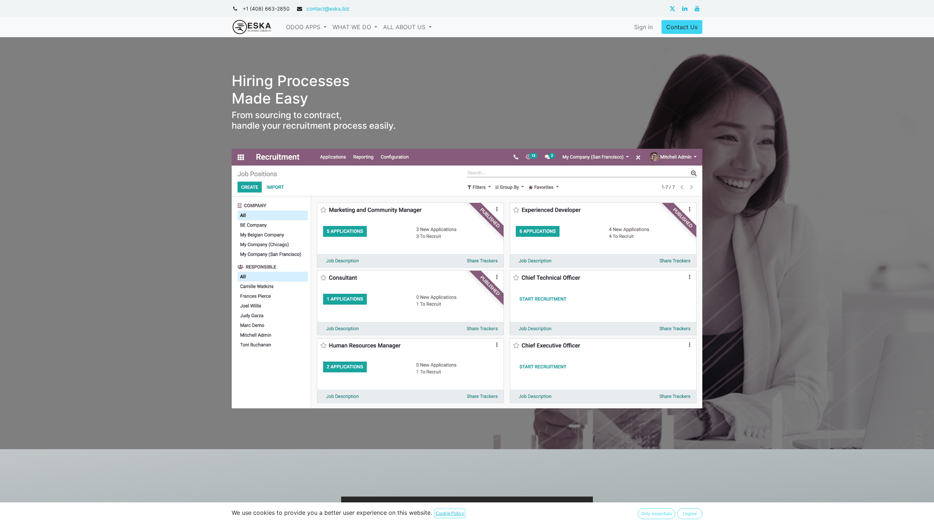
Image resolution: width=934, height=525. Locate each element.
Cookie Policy (450, 513)
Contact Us (682, 27)
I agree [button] (690, 513)
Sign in (643, 27)
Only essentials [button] (656, 513)
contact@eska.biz (328, 8)
